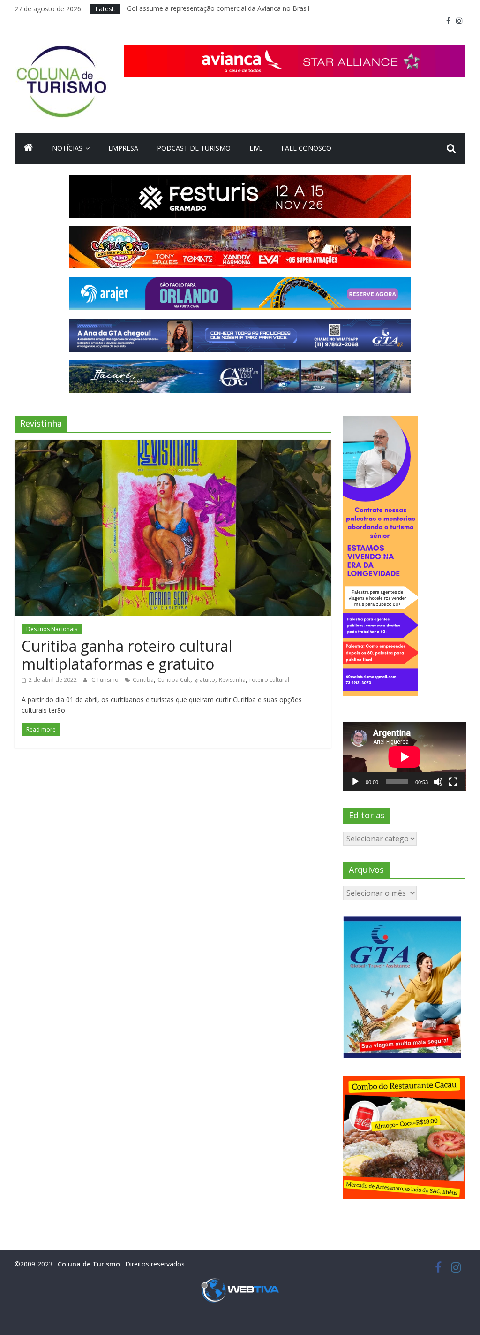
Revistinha (232, 680)
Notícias (67, 148)
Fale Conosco (306, 148)
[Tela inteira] (453, 781)
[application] (404, 756)
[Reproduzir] (355, 781)
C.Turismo (105, 680)
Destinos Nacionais (51, 629)
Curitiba (143, 680)
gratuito (204, 680)
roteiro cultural (269, 680)
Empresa (123, 148)
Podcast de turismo (194, 148)
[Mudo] (438, 781)
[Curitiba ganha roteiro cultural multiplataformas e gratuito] (173, 445)
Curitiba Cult (174, 680)
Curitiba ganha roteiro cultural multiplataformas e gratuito (127, 655)
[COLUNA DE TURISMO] (29, 148)
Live (255, 148)
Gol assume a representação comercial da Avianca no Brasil (218, 8)
